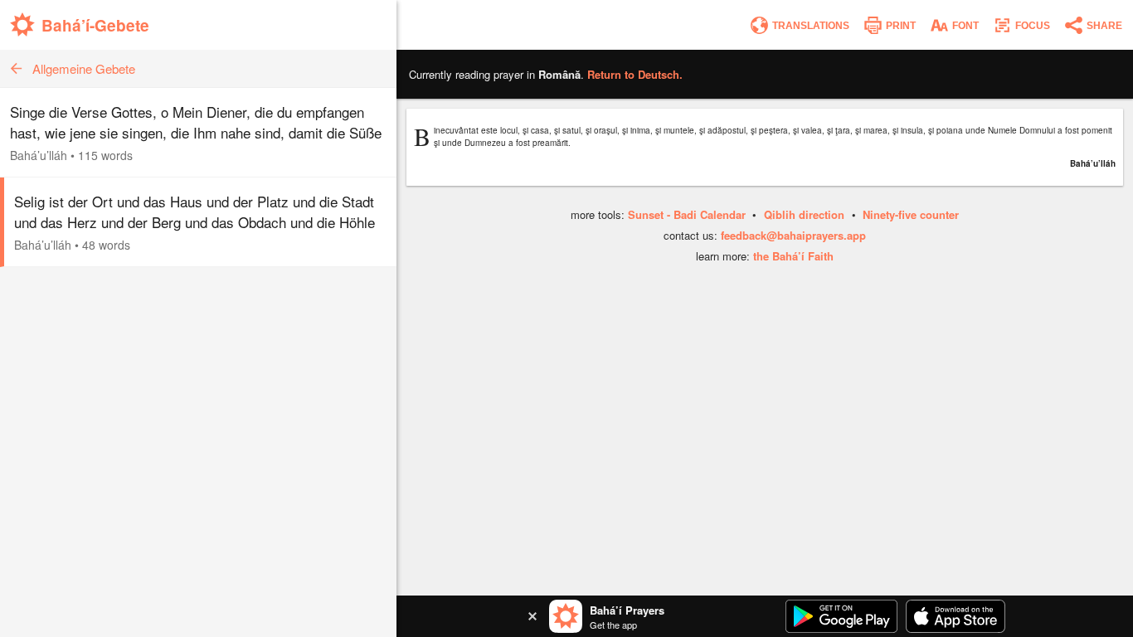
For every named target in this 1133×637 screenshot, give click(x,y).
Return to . (635, 74)
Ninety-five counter (911, 214)
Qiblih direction (804, 214)
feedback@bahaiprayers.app (793, 235)
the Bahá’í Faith (793, 256)
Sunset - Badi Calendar (687, 214)
